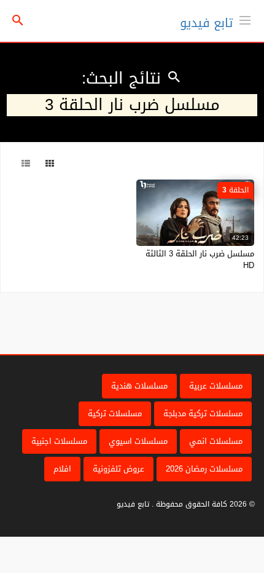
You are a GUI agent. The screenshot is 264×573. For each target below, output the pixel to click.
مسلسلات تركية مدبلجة (203, 413)
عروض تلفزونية (118, 468)
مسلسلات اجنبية (59, 441)
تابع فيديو (206, 22)
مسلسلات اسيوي (138, 441)
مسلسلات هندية (139, 385)
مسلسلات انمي (216, 441)
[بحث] (17, 21)
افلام (62, 468)
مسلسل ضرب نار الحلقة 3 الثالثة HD (200, 259)
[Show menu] (245, 19)
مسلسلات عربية (216, 385)
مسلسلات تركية (115, 413)
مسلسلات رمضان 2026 (204, 468)
